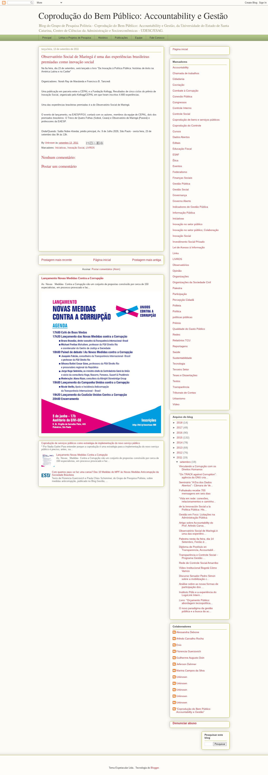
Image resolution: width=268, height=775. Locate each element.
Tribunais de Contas (184, 392)
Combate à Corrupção (185, 90)
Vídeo (176, 404)
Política (177, 311)
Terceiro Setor (181, 369)
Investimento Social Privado (189, 241)
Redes (176, 334)
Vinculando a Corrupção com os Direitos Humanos (197, 468)
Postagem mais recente (56, 259)
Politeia (177, 305)
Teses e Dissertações (185, 375)
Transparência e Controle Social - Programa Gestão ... (198, 556)
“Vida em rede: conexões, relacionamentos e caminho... (197, 500)
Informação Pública (184, 212)
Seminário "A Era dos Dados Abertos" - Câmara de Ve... (196, 484)
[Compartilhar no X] (94, 143)
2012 (180, 452)
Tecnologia (179, 363)
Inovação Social (75, 147)
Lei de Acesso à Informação (189, 247)
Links (176, 253)
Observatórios (181, 264)
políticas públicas (182, 317)
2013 (180, 447)
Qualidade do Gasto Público (189, 328)
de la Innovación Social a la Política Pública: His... (195, 508)
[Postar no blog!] (91, 143)
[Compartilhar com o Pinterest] (101, 143)
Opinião (177, 270)
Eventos (177, 166)
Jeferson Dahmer (186, 664)
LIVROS (90, 147)
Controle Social (181, 113)
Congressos (180, 102)
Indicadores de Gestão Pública (190, 206)
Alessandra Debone (187, 632)
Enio (178, 644)
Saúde (176, 352)
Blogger (155, 767)
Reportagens (180, 346)
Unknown (181, 676)
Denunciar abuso (185, 723)
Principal (46, 37)
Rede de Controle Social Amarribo (198, 562)
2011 (180, 457)
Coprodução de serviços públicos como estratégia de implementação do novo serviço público (90, 443)
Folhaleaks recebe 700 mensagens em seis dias (194, 492)
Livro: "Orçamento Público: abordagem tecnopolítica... (196, 602)
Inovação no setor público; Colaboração (196, 230)
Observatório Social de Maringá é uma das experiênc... (198, 532)
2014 (180, 442)
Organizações (181, 276)
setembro (185, 461)
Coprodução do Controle (187, 125)
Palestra (177, 288)
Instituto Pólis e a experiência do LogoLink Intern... (197, 594)
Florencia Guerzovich (188, 651)
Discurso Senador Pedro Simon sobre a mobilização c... (197, 577)
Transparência (181, 386)
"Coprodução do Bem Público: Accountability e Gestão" (193, 710)
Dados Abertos (181, 137)
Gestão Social (181, 189)
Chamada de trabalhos (186, 73)
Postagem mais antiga (146, 259)
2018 (180, 422)
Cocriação (178, 84)
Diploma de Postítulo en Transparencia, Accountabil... (197, 548)
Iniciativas (60, 147)
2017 (180, 427)
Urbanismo (179, 398)
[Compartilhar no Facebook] (98, 143)
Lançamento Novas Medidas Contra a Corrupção (72, 278)
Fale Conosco (157, 37)
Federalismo (180, 171)
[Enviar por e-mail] (88, 143)
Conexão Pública (182, 96)
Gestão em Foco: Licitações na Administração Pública (197, 516)
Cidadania (178, 78)
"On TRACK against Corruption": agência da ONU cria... (197, 476)
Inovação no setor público (187, 224)
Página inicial (102, 259)
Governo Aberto (182, 201)
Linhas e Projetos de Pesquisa (75, 37)
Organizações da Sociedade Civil (192, 282)
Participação (180, 293)
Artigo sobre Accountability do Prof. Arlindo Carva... (196, 524)
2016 (180, 432)
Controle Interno (182, 108)
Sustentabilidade (182, 357)
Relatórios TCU (181, 340)
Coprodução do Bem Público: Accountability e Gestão (133, 15)
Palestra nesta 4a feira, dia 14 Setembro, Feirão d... (196, 540)
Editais (176, 142)
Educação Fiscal (182, 148)
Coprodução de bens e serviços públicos (196, 119)
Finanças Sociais (182, 177)
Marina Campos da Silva (190, 670)
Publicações (121, 37)
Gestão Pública (181, 183)
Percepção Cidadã (183, 299)
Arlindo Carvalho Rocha (190, 638)
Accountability (181, 67)
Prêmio (177, 323)
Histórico (103, 37)
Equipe (138, 37)
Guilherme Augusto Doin (190, 657)
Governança (180, 195)
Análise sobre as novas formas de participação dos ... (198, 585)
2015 (180, 437)
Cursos (177, 131)
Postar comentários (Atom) (106, 269)
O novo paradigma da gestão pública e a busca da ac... (196, 610)
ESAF (176, 154)
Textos (176, 381)
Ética (175, 160)
